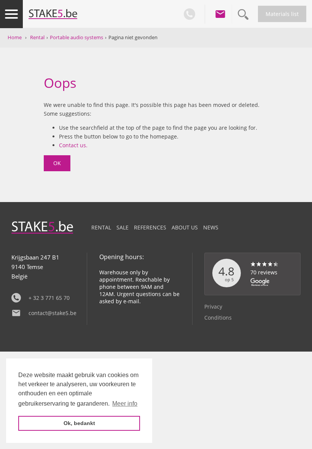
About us (185, 227)
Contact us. (73, 145)
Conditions (218, 317)
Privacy (213, 306)
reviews (263, 272)
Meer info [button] (124, 403)
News (210, 227)
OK (57, 163)
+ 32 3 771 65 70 (49, 297)
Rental (37, 37)
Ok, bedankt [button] (79, 423)
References (150, 227)
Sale (122, 227)
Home (15, 37)
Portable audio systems (76, 37)
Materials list (282, 14)
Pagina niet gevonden (133, 37)
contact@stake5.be (52, 313)
